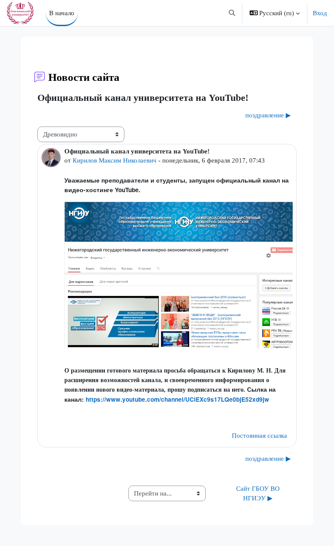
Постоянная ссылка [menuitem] (259, 435)
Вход (320, 13)
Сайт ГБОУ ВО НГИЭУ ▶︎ (258, 493)
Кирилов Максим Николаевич (115, 160)
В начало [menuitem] (61, 13)
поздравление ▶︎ (268, 115)
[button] (232, 13)
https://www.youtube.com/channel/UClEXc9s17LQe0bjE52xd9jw (177, 399)
